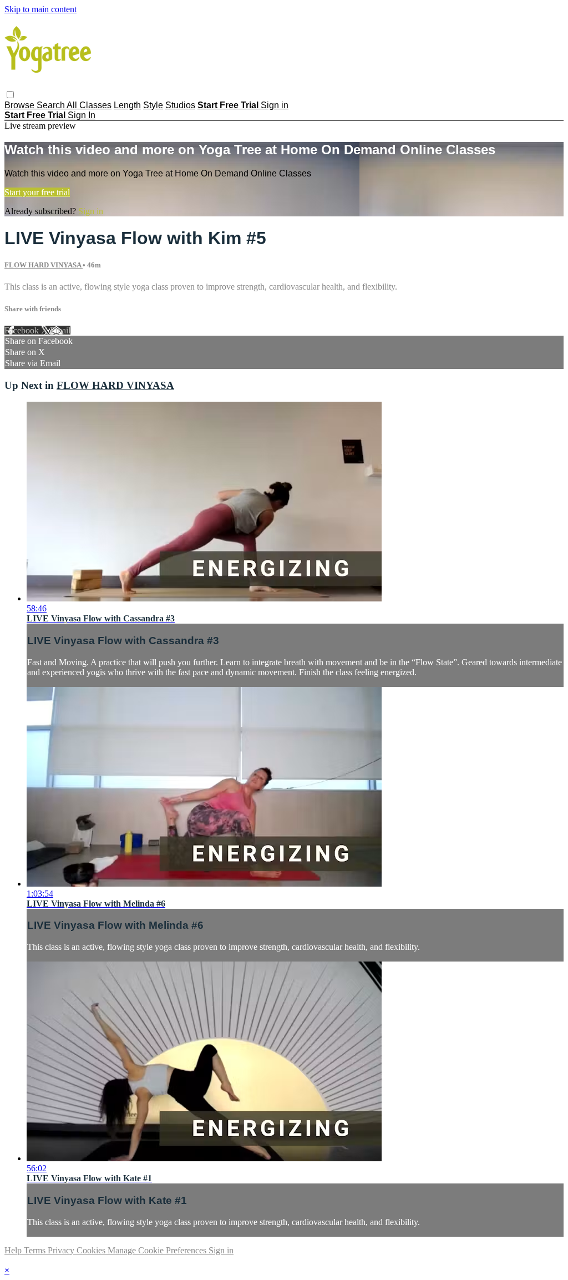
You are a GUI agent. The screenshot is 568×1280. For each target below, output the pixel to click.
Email (60, 330)
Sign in (274, 105)
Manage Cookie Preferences (158, 1250)
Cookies (92, 1250)
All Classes (89, 105)
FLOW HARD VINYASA (43, 265)
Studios (180, 105)
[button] (10, 94)
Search (52, 105)
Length (127, 105)
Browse (20, 105)
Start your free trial (37, 192)
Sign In (81, 115)
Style (153, 105)
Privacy (62, 1250)
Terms (36, 1250)
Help (14, 1250)
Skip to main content (40, 9)
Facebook (22, 330)
